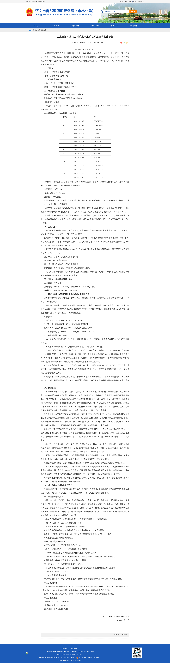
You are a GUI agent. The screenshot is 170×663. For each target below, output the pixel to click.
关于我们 (64, 648)
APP (126, 1)
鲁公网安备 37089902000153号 (88, 657)
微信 (121, 1)
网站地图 (74, 648)
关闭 (125, 634)
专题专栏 (134, 26)
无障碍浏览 (141, 1)
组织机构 (55, 26)
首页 (36, 26)
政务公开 (95, 26)
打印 (117, 634)
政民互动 (114, 26)
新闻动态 (75, 26)
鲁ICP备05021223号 (67, 657)
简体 (130, 1)
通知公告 (43, 30)
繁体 (134, 1)
